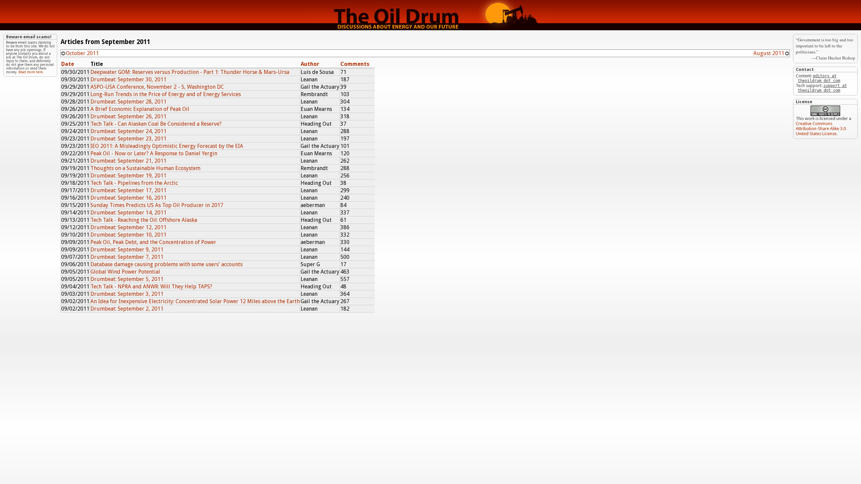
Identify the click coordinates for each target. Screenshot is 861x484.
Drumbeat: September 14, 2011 (128, 212)
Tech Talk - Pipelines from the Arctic (134, 183)
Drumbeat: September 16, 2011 (128, 198)
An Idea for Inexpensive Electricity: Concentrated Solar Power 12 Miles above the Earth (195, 301)
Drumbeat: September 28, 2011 (128, 101)
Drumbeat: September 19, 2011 (128, 175)
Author (310, 64)
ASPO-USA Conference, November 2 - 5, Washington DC (157, 87)
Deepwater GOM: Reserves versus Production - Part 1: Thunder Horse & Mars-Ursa (189, 72)
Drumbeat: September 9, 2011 (126, 249)
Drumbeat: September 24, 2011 (128, 131)
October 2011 (82, 53)
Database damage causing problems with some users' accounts (166, 264)
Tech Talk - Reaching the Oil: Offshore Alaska (143, 220)
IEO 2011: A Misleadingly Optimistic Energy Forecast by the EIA (166, 146)
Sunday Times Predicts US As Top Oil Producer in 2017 (156, 205)
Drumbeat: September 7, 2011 (126, 257)
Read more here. (31, 72)
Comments (354, 64)
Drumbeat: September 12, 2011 (128, 227)
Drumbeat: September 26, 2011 (128, 116)
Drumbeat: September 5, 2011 (126, 279)
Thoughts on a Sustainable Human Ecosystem (145, 168)
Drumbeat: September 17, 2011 (128, 190)
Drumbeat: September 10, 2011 (128, 235)
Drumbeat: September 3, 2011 (126, 294)
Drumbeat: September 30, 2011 (128, 79)
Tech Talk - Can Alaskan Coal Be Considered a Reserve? (156, 124)
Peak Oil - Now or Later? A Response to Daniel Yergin (153, 153)
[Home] (430, 28)
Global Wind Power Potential (125, 272)
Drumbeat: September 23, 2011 (128, 138)
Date (67, 64)
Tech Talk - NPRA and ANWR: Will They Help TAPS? (151, 286)
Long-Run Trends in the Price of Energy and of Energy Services (165, 94)
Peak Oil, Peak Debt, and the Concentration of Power (153, 242)
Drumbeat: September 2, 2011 (126, 309)
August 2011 (768, 53)
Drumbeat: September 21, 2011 (128, 161)
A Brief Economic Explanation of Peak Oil (139, 109)
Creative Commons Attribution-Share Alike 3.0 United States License (821, 128)
